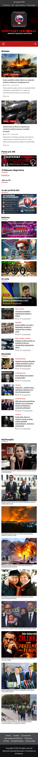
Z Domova (6, 5)
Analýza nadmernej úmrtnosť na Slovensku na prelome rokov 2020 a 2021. (17, 690)
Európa (6, 74)
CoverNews (29, 751)
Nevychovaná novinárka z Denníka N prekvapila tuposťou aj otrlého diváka (18, 471)
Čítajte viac (6, 96)
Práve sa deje (30, 5)
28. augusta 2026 (26, 368)
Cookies (16, 735)
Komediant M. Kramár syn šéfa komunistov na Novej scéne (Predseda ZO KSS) (17, 597)
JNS (6, 85)
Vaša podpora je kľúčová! (13, 738)
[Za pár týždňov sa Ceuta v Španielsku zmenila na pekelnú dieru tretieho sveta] (7, 328)
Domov (8, 735)
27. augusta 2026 (26, 381)
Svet (12, 5)
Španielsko (18, 322)
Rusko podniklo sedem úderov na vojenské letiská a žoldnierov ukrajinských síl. (18, 81)
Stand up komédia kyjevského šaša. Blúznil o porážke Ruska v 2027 (17, 299)
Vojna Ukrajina (20, 5)
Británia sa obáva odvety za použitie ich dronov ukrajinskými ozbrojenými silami (25, 344)
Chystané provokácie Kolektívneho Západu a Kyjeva (23, 313)
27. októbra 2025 (13, 134)
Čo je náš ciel (26, 735)
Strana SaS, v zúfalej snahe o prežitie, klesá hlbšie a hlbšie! (18, 628)
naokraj (19, 411)
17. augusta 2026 (26, 319)
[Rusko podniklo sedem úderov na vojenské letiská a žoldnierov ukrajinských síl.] (19, 65)
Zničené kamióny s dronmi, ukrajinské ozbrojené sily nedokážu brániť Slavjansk (17, 565)
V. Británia (27, 338)
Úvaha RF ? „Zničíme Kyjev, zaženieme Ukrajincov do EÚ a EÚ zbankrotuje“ (24, 390)
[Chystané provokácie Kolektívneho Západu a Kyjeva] (7, 313)
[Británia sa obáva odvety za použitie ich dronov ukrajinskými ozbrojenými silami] (7, 344)
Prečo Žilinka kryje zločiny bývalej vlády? (24, 377)
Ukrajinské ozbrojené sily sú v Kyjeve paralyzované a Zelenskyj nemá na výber (17, 534)
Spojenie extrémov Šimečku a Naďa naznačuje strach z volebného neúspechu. (25, 363)
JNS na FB (5, 180)
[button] (3, 43)
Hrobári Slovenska (20, 359)
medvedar (7, 303)
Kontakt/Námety (17, 741)
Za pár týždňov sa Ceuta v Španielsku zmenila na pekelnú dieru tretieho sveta (24, 328)
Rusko (17, 309)
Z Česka (6, 121)
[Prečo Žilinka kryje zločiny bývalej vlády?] (7, 376)
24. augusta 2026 (17, 303)
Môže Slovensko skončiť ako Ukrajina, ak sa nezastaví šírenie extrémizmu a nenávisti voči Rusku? (25, 404)
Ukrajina (6, 295)
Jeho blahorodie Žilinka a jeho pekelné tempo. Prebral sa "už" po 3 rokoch (18, 659)
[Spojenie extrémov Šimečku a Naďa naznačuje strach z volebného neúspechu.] (7, 363)
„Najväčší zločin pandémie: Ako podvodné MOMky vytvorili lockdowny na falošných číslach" (16, 722)
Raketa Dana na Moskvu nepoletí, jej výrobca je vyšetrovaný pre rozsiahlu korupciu (16, 129)
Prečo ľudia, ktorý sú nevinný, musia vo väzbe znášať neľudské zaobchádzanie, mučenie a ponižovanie (24, 421)
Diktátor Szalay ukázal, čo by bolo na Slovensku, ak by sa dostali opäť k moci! (18, 502)
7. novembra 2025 (14, 85)
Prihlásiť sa (5, 175)
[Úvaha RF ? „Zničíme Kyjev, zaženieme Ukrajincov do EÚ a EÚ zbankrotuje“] (7, 389)
